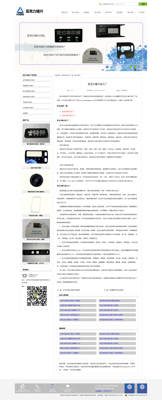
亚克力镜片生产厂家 (67, 75)
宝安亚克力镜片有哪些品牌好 (110, 334)
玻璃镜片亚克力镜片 (117, 290)
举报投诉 (63, 395)
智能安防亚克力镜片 (29, 96)
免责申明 (69, 395)
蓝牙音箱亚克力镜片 (29, 80)
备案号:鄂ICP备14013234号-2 (114, 395)
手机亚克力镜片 (27, 102)
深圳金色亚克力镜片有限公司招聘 (111, 348)
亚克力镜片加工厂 (68, 111)
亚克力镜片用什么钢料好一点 (70, 343)
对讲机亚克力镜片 (28, 107)
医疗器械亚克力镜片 (29, 91)
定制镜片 (25, 113)
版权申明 (75, 395)
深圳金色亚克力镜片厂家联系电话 (111, 353)
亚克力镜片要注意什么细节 (109, 343)
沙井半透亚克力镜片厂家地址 (70, 334)
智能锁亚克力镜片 (28, 85)
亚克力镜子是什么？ (69, 115)
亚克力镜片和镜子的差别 (71, 290)
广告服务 (81, 395)
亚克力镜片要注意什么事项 (109, 338)
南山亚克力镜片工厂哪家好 (69, 353)
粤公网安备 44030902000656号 (137, 395)
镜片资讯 (77, 75)
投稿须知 (87, 395)
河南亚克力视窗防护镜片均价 (70, 338)
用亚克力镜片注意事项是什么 (70, 348)
